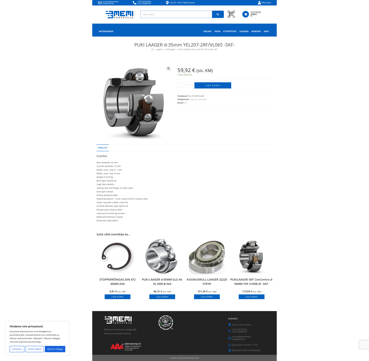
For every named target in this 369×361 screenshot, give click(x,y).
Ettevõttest (230, 31)
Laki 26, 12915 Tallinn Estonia (182, 2)
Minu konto (266, 2)
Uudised (243, 31)
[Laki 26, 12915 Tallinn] (229, 324)
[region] (37, 338)
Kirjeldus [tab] (102, 147)
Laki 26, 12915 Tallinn (241, 324)
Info (266, 31)
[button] (168, 68)
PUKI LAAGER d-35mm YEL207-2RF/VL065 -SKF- (198, 49)
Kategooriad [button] (106, 31)
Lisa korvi (212, 85)
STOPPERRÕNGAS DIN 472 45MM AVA (117, 282)
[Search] (218, 14)
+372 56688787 (144, 3)
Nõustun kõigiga (55, 349)
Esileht (208, 31)
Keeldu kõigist (34, 349)
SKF (185, 102)
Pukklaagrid (202, 99)
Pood (217, 31)
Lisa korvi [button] (118, 296)
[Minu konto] (259, 2)
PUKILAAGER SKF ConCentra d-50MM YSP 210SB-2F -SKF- (251, 282)
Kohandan (17, 349)
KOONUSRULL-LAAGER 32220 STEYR (207, 282)
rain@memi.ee (108, 3)
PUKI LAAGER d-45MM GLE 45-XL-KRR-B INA (162, 282)
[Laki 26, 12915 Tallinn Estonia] (167, 2)
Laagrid (193, 99)
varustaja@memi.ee (110, 1)
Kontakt (256, 31)
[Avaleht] (152, 49)
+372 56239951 (144, 1)
